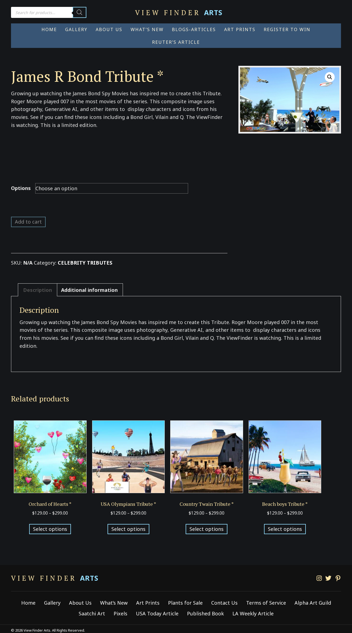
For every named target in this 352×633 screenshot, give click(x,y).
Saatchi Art (92, 613)
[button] (330, 77)
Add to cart (28, 221)
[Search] (79, 12)
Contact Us (224, 602)
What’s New (114, 602)
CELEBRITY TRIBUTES (85, 262)
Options (21, 188)
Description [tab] (37, 290)
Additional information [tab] (89, 290)
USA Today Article (157, 613)
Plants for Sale (185, 602)
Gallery (52, 602)
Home (28, 602)
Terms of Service (266, 602)
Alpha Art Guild (313, 602)
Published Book (205, 613)
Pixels (120, 613)
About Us (80, 602)
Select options (50, 529)
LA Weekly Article (253, 613)
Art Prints (148, 602)
